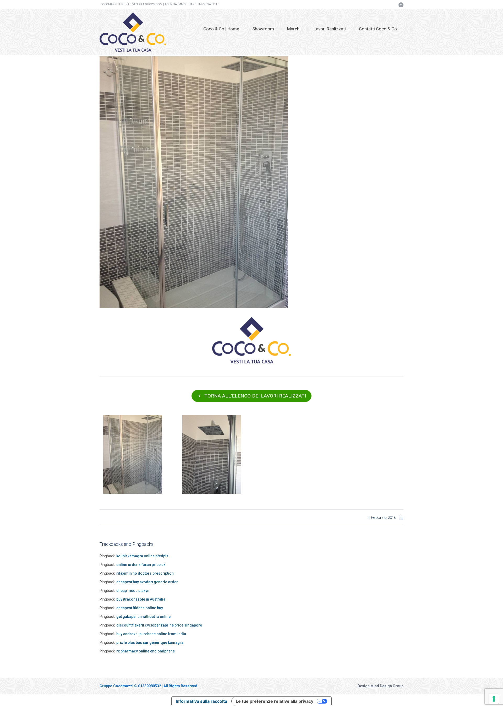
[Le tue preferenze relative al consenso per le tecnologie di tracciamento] (494, 699)
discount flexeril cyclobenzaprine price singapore (159, 625)
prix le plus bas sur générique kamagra (149, 642)
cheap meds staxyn (132, 591)
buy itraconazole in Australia (140, 599)
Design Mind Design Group (380, 686)
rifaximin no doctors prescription (145, 573)
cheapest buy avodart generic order (147, 582)
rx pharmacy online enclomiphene (145, 651)
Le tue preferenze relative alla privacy (274, 701)
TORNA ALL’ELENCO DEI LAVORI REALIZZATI (255, 396)
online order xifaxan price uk (140, 565)
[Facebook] (400, 4)
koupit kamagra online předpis (142, 556)
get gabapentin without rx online (143, 616)
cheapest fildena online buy (139, 608)
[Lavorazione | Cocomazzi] (194, 182)
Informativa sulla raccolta (201, 701)
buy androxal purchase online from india (151, 634)
